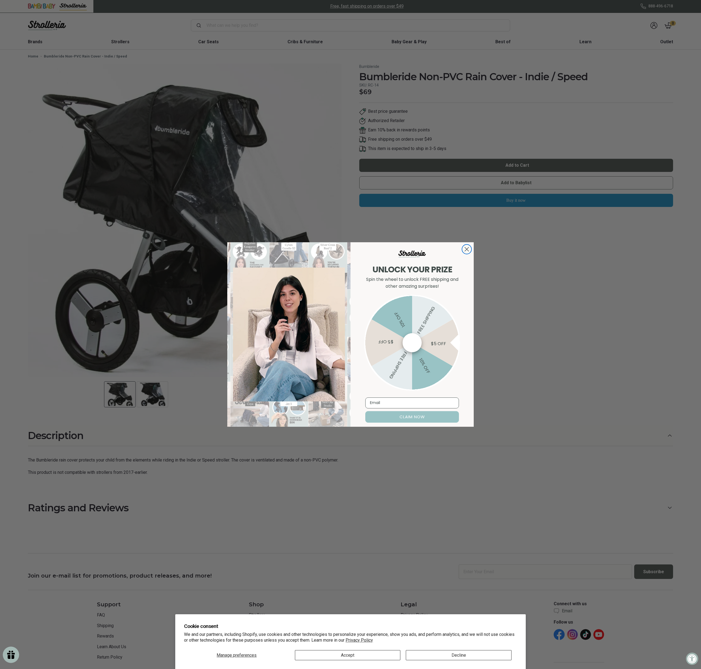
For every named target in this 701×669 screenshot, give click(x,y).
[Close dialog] (467, 249)
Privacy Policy (359, 640)
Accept (347, 655)
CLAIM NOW (412, 417)
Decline (459, 655)
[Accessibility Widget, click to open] (692, 659)
